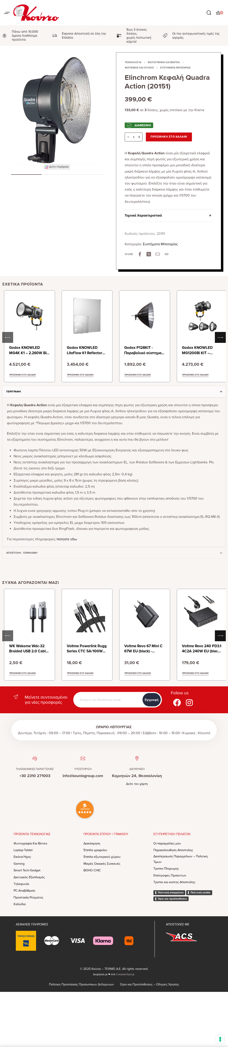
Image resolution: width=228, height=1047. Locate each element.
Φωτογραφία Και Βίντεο (164, 62)
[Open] (6, 13)
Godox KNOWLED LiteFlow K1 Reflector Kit (84, 353)
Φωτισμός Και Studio (139, 67)
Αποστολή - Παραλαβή (21, 552)
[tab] (114, 391)
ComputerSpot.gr (125, 974)
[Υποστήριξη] (83, 758)
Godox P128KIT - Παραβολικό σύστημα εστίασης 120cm (142, 353)
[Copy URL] (166, 254)
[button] (57, 167)
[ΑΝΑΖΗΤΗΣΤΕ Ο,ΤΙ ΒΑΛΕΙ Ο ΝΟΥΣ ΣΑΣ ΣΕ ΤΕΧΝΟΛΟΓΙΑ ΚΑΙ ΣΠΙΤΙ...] (208, 12)
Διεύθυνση (137, 769)
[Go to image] (26, 174)
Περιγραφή (13, 391)
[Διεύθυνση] (137, 758)
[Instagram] (189, 702)
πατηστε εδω (67, 539)
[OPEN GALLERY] (57, 110)
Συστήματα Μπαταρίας (175, 67)
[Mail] (157, 254)
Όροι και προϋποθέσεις (172, 898)
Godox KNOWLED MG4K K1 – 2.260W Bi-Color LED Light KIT (28, 353)
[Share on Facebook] (140, 254)
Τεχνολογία (133, 62)
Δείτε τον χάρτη (137, 784)
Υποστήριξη (83, 769)
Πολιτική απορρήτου (170, 892)
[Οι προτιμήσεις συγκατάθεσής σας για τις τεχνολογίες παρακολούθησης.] (220, 1039)
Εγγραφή (152, 699)
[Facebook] (177, 702)
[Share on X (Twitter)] (149, 254)
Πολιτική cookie (200, 892)
